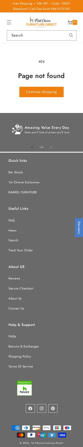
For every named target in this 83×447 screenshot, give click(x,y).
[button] (9, 22)
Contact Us (16, 308)
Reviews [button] (79, 227)
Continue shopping (41, 91)
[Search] (71, 35)
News (13, 230)
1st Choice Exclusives (24, 182)
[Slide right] (51, 147)
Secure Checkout (21, 288)
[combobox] (41, 35)
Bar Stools (16, 172)
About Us (15, 298)
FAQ (12, 220)
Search (14, 240)
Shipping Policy (20, 356)
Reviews (14, 278)
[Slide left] (32, 147)
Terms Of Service (21, 366)
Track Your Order (21, 250)
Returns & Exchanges (24, 346)
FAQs (12, 336)
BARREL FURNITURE (23, 192)
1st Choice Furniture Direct (47, 443)
